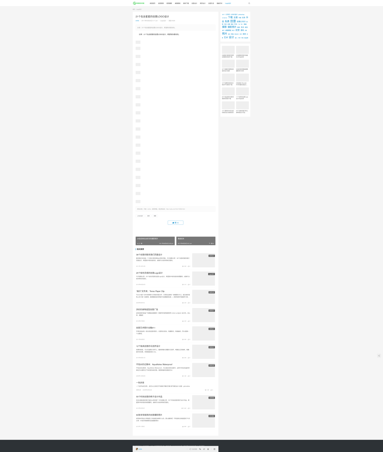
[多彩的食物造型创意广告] (203, 315)
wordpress (224, 17)
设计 (231, 37)
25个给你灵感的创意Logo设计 (149, 272)
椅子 (233, 30)
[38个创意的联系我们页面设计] (203, 260)
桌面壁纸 (177, 3)
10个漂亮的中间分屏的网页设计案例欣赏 (228, 111)
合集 (228, 24)
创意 (148, 216)
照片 (224, 33)
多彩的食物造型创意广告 (147, 309)
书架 (239, 18)
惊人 (242, 24)
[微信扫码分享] (200, 449)
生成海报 (194, 449)
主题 (235, 17)
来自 (242, 27)
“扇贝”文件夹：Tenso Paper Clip (150, 291)
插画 (245, 24)
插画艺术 (219, 3)
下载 (230, 17)
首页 (134, 9)
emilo (137, 21)
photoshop (241, 14)
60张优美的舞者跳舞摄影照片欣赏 (242, 70)
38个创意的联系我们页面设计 (149, 254)
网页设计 (203, 3)
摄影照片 (232, 26)
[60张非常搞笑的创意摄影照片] (203, 420)
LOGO (228, 14)
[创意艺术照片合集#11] (203, 333)
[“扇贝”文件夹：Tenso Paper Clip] (203, 297)
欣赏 (237, 29)
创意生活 (211, 3)
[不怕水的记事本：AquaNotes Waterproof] (203, 370)
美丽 (244, 34)
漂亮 (242, 30)
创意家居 (161, 3)
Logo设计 (228, 3)
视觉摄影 (169, 3)
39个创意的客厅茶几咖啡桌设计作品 (242, 111)
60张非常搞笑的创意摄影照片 (149, 414)
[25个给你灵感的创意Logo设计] (203, 278)
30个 (223, 14)
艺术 (226, 37)
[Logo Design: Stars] (138, 42)
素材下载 (186, 3)
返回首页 (152, 3)
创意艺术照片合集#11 (145, 327)
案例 (246, 27)
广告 (239, 24)
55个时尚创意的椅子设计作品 (149, 396)
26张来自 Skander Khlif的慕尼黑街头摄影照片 (242, 83)
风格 (242, 38)
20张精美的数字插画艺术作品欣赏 (242, 56)
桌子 (223, 30)
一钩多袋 (140, 382)
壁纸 (232, 24)
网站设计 (236, 34)
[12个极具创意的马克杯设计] (203, 352)
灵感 (246, 30)
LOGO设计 (140, 216)
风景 (239, 38)
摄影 (224, 26)
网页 (241, 34)
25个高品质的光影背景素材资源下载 (228, 97)
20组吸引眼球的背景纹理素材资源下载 (228, 56)
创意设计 (194, 3)
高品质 (246, 38)
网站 (232, 34)
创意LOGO (241, 21)
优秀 (243, 17)
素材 (229, 34)
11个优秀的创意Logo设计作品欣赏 (242, 97)
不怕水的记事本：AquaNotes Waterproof (154, 364)
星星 (155, 216)
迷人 (236, 38)
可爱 (225, 24)
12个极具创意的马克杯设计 (148, 346)
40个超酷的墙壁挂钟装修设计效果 (228, 70)
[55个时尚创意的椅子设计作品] (203, 402)
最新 (238, 27)
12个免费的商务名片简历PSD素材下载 (228, 83)
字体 (235, 24)
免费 (227, 21)
